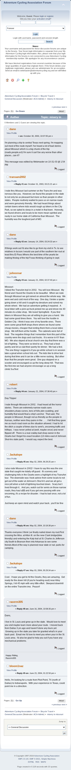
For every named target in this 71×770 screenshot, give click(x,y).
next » (64, 107)
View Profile (12, 133)
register (50, 16)
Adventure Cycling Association (47, 756)
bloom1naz (16, 666)
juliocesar (15, 273)
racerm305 (16, 601)
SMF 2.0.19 (23, 759)
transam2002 (17, 176)
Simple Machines (48, 759)
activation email (43, 19)
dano (12, 129)
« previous (56, 107)
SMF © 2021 (35, 759)
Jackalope (15, 454)
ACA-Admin (38, 99)
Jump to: (62, 721)
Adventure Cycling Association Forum (27, 2)
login (42, 16)
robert (13, 384)
